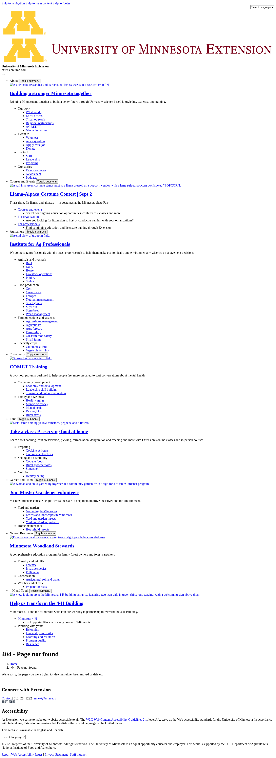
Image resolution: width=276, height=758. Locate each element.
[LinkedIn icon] (14, 702)
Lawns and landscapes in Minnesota (49, 515)
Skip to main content (39, 3)
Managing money (37, 404)
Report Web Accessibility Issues (22, 754)
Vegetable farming (37, 350)
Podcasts (31, 177)
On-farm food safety (39, 336)
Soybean (31, 306)
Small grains (34, 303)
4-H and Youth (19, 590)
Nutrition (23, 472)
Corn (29, 288)
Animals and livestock (32, 259)
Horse (30, 270)
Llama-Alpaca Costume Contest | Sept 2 (51, 194)
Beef (29, 263)
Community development (34, 382)
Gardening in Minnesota (41, 511)
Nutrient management (39, 299)
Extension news (36, 170)
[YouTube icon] (7, 702)
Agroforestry (34, 328)
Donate (30, 148)
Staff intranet (78, 754)
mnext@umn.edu (45, 698)
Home (14, 664)
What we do (33, 112)
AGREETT (33, 126)
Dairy (29, 266)
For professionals (29, 224)
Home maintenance (30, 525)
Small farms (33, 339)
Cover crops (33, 292)
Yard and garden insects (41, 518)
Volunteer (32, 137)
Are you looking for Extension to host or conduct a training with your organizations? (80, 220)
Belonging (32, 629)
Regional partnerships (40, 123)
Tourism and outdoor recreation (46, 393)
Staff (29, 155)
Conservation (26, 576)
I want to (23, 134)
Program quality (36, 640)
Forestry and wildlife (31, 561)
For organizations (29, 216)
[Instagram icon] (11, 702)
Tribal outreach (35, 119)
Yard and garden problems (42, 522)
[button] (60, 84)
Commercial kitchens (39, 454)
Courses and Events (23, 181)
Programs (32, 163)
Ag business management (42, 321)
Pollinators (32, 572)
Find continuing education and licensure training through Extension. (69, 227)
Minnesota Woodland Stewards (42, 545)
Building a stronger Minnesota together (51, 93)
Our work (24, 108)
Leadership (33, 159)
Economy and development (43, 386)
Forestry (31, 565)
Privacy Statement (56, 754)
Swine (30, 281)
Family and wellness (31, 396)
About (14, 80)
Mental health (34, 407)
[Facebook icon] (3, 702)
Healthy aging (35, 400)
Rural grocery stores (39, 465)
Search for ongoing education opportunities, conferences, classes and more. (73, 213)
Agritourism (33, 325)
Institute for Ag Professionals (40, 244)
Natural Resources (22, 533)
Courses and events (30, 209)
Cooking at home (37, 450)
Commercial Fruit (37, 346)
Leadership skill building (41, 389)
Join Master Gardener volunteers (44, 492)
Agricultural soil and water (43, 579)
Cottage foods (35, 461)
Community (18, 354)
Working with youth (30, 626)
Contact (23, 152)
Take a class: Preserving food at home (49, 431)
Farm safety (33, 332)
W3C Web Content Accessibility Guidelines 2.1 (116, 719)
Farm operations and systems (36, 317)
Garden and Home (22, 479)
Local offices (34, 115)
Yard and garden (28, 507)
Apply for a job (35, 145)
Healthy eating (35, 476)
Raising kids (34, 411)
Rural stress (33, 415)
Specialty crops (27, 343)
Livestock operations (39, 274)
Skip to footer (61, 3)
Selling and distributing (32, 457)
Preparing (24, 447)
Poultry (30, 277)
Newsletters (33, 174)
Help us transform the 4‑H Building (46, 603)
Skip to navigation (14, 3)
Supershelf (32, 468)
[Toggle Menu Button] (3, 74)
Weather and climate (31, 583)
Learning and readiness (40, 636)
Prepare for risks (36, 586)
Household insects (37, 529)
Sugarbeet (32, 310)
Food (13, 418)
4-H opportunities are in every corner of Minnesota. (58, 622)
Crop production (28, 285)
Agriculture (17, 231)
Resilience (32, 644)
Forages (31, 296)
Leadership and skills (39, 633)
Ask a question (35, 141)
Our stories (25, 166)
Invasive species (36, 568)
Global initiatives (36, 130)
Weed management (38, 314)
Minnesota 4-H (27, 618)
